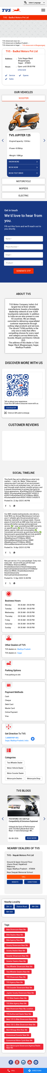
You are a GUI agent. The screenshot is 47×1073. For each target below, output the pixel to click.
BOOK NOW (13, 167)
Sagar (19, 653)
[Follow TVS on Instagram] (23, 1062)
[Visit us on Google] (17, 1062)
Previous (3, 140)
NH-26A (35, 907)
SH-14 (9, 907)
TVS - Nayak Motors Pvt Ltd (20, 855)
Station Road (22, 907)
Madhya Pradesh (24, 649)
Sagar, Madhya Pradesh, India (16, 741)
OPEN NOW (22, 70)
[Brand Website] (36, 1062)
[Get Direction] (33, 740)
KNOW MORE (14, 162)
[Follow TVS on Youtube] (29, 1062)
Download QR (11, 408)
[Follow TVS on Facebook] (11, 1062)
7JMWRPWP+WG (12, 738)
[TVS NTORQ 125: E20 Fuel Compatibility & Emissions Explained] (23, 806)
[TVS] (11, 10)
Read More (32, 838)
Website (14, 882)
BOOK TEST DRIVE (16, 173)
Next (44, 140)
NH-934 (9, 912)
